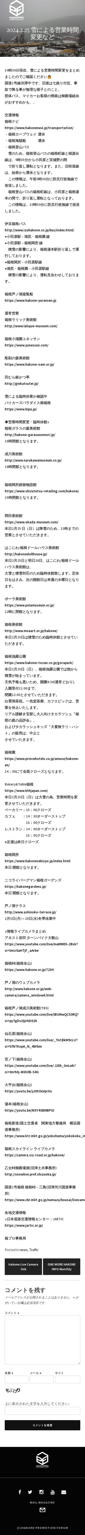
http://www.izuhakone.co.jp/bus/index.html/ (39, 230)
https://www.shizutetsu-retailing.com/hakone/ (42, 491)
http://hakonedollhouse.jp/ (26, 554)
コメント (12, 1313)
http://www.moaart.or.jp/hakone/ (31, 630)
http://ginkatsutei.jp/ (21, 383)
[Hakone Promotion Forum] (16, 19)
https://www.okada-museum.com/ (31, 522)
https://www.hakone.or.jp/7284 (29, 969)
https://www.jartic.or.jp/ (24, 1225)
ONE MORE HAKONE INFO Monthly (62, 1266)
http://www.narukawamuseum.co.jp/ (33, 460)
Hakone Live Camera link (23, 1266)
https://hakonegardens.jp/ (25, 886)
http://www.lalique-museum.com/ (31, 326)
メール (36, 1373)
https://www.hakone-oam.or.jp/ (29, 364)
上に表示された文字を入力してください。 (38, 1403)
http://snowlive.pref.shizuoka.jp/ (30, 1174)
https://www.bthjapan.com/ (26, 790)
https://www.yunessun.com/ (26, 345)
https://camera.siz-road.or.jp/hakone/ (35, 1155)
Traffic (33, 1250)
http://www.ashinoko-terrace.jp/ (30, 912)
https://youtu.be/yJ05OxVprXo (28, 1091)
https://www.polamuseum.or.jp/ (29, 605)
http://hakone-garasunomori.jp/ (30, 434)
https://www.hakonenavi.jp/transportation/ (39, 128)
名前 (9, 1373)
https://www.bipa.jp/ (21, 409)
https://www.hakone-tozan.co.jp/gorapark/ (39, 662)
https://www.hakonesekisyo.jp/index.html (37, 861)
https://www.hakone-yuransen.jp (30, 300)
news (24, 1250)
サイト (59, 1373)
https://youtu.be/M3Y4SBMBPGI (29, 1110)
